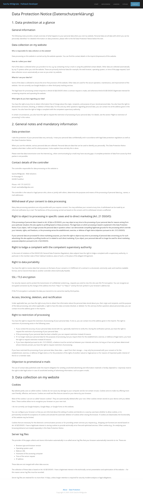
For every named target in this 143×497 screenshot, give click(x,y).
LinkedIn (116, 4)
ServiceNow (105, 4)
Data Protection (74, 490)
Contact (135, 4)
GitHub (125, 4)
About (65, 490)
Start (96, 4)
